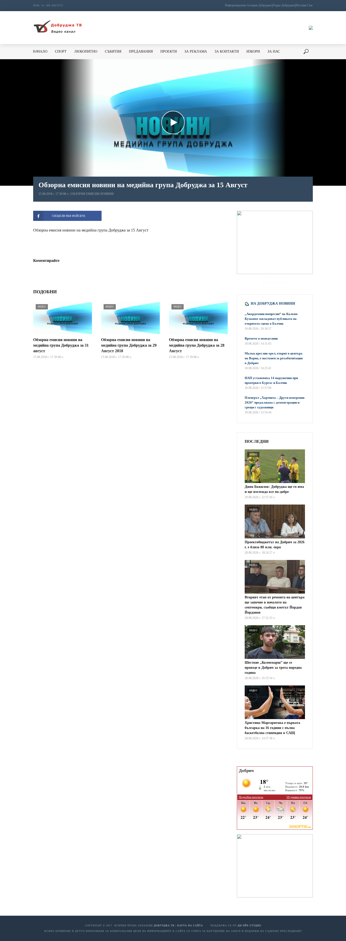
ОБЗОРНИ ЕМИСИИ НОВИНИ (92, 194)
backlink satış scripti (275, 282)
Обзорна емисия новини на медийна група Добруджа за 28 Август (196, 345)
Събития (113, 51)
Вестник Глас (304, 5)
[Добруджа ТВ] (57, 27)
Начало (40, 51)
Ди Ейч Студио (249, 925)
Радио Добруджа (283, 5)
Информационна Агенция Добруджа (248, 5)
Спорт (61, 51)
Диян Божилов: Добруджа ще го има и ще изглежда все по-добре (274, 489)
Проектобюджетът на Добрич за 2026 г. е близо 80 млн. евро (274, 544)
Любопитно (85, 51)
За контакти (227, 51)
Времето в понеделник (261, 338)
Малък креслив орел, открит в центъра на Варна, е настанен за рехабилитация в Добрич (274, 358)
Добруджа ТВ (164, 925)
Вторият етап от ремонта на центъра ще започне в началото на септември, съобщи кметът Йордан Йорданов (274, 604)
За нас (273, 51)
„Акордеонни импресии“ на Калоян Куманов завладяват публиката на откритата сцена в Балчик (271, 318)
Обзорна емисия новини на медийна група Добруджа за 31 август (61, 345)
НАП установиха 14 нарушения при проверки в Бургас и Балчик (271, 380)
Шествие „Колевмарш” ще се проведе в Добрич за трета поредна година (273, 668)
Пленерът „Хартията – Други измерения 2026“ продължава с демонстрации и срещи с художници (274, 402)
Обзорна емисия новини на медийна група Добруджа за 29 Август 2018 (129, 345)
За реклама (195, 51)
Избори (253, 51)
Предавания (141, 51)
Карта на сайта (190, 925)
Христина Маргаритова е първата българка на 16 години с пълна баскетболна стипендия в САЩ (272, 728)
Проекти (168, 51)
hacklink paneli (275, 277)
